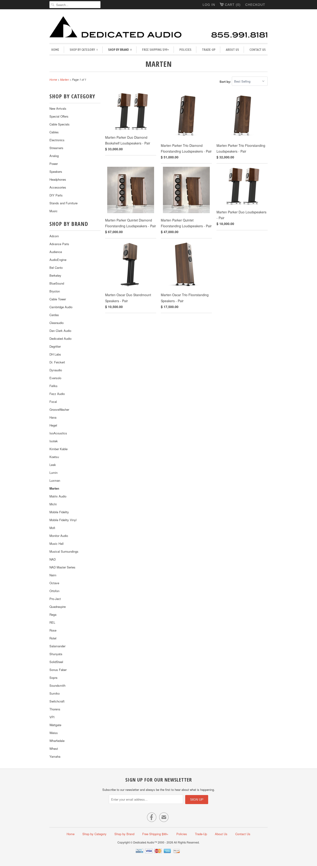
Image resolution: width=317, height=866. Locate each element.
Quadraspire (57, 606)
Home (55, 50)
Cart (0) (233, 4)
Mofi (52, 528)
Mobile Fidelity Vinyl (63, 520)
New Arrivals (57, 108)
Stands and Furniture (63, 203)
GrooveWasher (59, 409)
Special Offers (58, 116)
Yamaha (54, 756)
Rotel (52, 638)
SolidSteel (56, 662)
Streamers (56, 148)
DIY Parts (56, 195)
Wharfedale (57, 740)
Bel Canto (56, 267)
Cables (54, 132)
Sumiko (54, 693)
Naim (52, 575)
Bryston (54, 291)
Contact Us (257, 50)
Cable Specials (59, 124)
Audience (55, 252)
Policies (185, 50)
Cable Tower (57, 299)
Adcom (54, 236)
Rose (52, 630)
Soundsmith (57, 685)
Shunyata (55, 654)
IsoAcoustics (58, 433)
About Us (232, 50)
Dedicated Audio (60, 338)
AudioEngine (57, 259)
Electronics (57, 140)
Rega (52, 614)
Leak (52, 464)
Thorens (54, 709)
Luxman (54, 480)
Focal (53, 401)
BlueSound (56, 283)
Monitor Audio (58, 535)
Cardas (54, 315)
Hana (52, 417)
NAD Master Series (62, 567)
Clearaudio (56, 323)
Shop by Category (84, 50)
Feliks (53, 386)
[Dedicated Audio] (158, 27)
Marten (159, 64)
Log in (209, 4)
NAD (52, 559)
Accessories (57, 187)
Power (53, 163)
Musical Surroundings (63, 551)
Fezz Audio (57, 393)
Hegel (53, 425)
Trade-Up (208, 50)
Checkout (255, 4)
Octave (54, 583)
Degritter (55, 346)
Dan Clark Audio (60, 330)
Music (53, 211)
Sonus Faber (58, 669)
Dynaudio (55, 370)
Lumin (53, 472)
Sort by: (226, 81)
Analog (54, 156)
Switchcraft (57, 701)
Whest (53, 748)
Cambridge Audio (60, 307)
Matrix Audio (57, 496)
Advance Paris (59, 244)
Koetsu (54, 457)
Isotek (53, 441)
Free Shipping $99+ (155, 50)
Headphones (57, 179)
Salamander (57, 646)
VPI (52, 717)
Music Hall (56, 543)
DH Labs (55, 354)
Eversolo (55, 378)
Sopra (53, 677)
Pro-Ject (55, 599)
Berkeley (55, 275)
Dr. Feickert (57, 362)
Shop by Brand (120, 50)
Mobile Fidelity (59, 512)
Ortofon (54, 591)
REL (52, 622)
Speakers (55, 171)
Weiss (53, 733)
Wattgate (55, 725)
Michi (53, 504)
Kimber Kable (58, 449)
